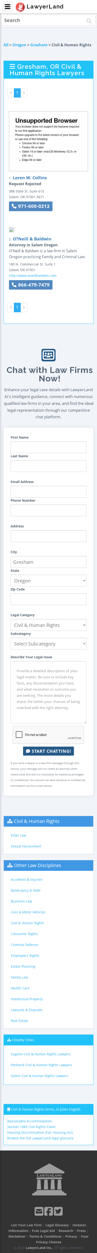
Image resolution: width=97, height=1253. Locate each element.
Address (17, 526)
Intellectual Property (27, 999)
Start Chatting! (50, 751)
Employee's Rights (25, 955)
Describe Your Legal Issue (31, 657)
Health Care (20, 988)
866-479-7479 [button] (33, 285)
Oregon (19, 44)
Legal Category (23, 615)
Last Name (19, 456)
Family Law (19, 977)
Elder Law (18, 835)
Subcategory (21, 633)
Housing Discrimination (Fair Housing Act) (40, 1132)
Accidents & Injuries (26, 879)
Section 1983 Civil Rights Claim (31, 1127)
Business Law (21, 901)
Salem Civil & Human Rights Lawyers (39, 1075)
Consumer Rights (24, 934)
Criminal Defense (24, 944)
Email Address (22, 481)
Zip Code (18, 589)
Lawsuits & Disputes (27, 1010)
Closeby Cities (23, 1040)
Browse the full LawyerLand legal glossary (40, 1138)
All (6, 44)
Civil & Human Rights (37, 821)
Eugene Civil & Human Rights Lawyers (40, 1054)
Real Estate (19, 1020)
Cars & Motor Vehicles (28, 912)
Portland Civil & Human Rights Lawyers (41, 1065)
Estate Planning (23, 966)
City (14, 552)
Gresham (39, 44)
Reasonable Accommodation (29, 1121)
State (15, 570)
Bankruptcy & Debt (25, 890)
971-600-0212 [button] (33, 206)
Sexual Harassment (26, 846)
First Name (19, 437)
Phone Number (23, 500)
